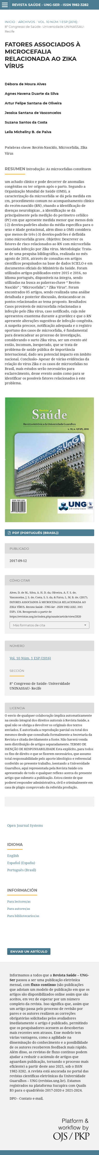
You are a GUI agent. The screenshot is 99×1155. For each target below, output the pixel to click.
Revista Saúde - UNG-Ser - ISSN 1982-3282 (50, 5)
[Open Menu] (5, 5)
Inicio (10, 22)
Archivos (26, 22)
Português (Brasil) (21, 870)
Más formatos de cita (29, 625)
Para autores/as (18, 908)
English (13, 855)
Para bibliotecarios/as (23, 916)
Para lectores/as (19, 901)
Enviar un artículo (28, 951)
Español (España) (21, 863)
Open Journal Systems (25, 825)
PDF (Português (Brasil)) (35, 533)
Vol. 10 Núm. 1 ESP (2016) (57, 22)
